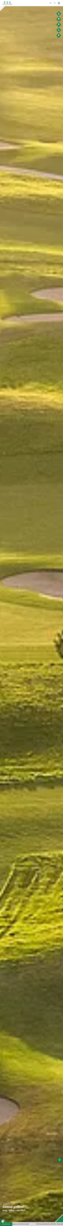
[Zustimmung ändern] (3, 1221)
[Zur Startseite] (7, 3)
